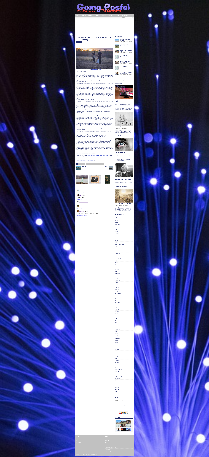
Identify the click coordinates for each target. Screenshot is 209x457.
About (106, 442)
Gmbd (116, 286)
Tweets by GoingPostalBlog (120, 80)
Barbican (116, 238)
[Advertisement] (104, 28)
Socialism (78, 45)
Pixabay (100, 69)
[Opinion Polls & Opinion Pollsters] (117, 68)
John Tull (116, 313)
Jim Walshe (117, 305)
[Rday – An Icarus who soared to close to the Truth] (117, 73)
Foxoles (116, 282)
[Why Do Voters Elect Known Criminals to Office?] (117, 62)
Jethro (116, 298)
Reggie (116, 358)
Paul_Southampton (118, 347)
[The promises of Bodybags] (128, 429)
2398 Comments (125, 180)
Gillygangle (117, 284)
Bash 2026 (107, 440)
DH (115, 264)
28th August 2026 (123, 41)
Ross (116, 364)
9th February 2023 (81, 44)
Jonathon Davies (118, 315)
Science (97, 15)
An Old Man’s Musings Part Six (123, 203)
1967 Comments (125, 154)
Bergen (116, 242)
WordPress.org (78, 444)
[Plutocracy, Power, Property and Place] (117, 40)
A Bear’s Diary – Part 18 (121, 127)
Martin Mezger (117, 329)
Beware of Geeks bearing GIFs (120, 244)
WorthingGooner (118, 393)
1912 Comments (129, 74)
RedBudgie (117, 356)
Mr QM (116, 331)
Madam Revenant (118, 327)
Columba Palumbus (118, 258)
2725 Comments (84, 45)
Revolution (108, 44)
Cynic (116, 260)
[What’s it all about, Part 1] (95, 179)
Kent (115, 320)
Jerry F (116, 300)
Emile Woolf (117, 278)
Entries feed (78, 440)
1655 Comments (124, 128)
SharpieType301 (117, 365)
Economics (90, 15)
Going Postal (87, 44)
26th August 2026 (123, 63)
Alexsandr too (117, 224)
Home (77, 15)
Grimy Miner (117, 289)
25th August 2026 (123, 74)
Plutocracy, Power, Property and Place (125, 40)
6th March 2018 (118, 154)
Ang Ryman (117, 229)
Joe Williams (117, 309)
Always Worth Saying (118, 226)
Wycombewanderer (118, 394)
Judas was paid (117, 316)
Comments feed (79, 442)
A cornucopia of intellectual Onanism (106, 185)
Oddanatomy (117, 340)
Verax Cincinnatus (118, 382)
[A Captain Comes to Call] (123, 429)
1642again (116, 218)
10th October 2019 (119, 102)
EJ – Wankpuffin (117, 275)
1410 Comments (126, 102)
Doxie (116, 271)
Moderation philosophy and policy (110, 447)
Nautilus (116, 333)
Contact (106, 444)
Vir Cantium (117, 385)
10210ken (116, 220)
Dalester (116, 262)
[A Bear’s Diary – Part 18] (124, 119)
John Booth (117, 311)
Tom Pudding (117, 378)
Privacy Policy (107, 449)
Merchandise (124, 15)
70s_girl (116, 217)
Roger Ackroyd (117, 360)
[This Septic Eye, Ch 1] (124, 144)
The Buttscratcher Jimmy (119, 376)
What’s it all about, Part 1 (94, 184)
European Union (101, 44)
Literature (110, 15)
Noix (115, 336)
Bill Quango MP (117, 246)
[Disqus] (94, 202)
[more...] (130, 109)
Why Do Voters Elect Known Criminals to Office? (125, 62)
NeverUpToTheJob (118, 334)
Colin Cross (117, 255)
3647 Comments (129, 41)
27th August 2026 (123, 52)
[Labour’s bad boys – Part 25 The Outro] (117, 51)
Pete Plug (116, 351)
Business (92, 44)
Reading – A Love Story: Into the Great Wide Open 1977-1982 (123, 178)
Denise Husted (94, 69)
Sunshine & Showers (118, 369)
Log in (77, 438)
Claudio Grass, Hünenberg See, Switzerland (84, 160)
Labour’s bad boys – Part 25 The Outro (126, 51)
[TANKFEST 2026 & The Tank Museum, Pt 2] (117, 46)
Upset (116, 380)
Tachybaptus (117, 373)
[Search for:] (127, 17)
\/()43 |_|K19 (117, 387)
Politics (83, 15)
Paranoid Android (118, 345)
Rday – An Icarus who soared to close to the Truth (126, 73)
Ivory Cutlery (117, 295)
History (103, 15)
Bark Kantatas (117, 236)
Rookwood (117, 362)
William (116, 391)
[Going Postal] (103, 13)
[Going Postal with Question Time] (124, 92)
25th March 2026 (118, 180)
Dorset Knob (117, 269)
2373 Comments (129, 63)
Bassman (116, 240)
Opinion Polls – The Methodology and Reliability (125, 56)
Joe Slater (116, 307)
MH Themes (95, 454)
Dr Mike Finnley (117, 273)
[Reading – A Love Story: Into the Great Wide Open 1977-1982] (124, 170)
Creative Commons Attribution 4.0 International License (97, 155)
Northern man (117, 338)
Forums (117, 15)
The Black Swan (117, 374)
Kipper (116, 322)
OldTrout (116, 342)
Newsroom (92, 151)
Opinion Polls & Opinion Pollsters (124, 67)
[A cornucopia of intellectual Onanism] (107, 179)
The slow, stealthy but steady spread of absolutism (81, 186)
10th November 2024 (119, 205)
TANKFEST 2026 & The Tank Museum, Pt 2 (125, 45)
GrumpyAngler (117, 291)
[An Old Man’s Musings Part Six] (124, 196)
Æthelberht (117, 222)
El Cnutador (117, 276)
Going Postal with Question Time (122, 100)
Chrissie (116, 251)
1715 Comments (126, 205)
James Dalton (117, 296)
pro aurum (97, 151)
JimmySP (116, 304)
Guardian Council (118, 293)
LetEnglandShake (118, 324)
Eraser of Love (117, 280)
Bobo (116, 249)
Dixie (116, 266)
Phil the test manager (118, 353)
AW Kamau (117, 235)
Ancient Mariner (117, 227)
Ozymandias (117, 344)
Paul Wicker (117, 349)
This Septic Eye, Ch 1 (120, 152)
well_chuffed (117, 389)
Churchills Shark (117, 253)
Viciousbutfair (117, 384)
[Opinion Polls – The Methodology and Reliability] (117, 57)
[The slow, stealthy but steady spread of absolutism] (82, 179)
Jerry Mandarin (117, 302)
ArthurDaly (117, 233)
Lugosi (116, 325)
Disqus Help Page (108, 451)
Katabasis (116, 318)
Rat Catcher (117, 354)
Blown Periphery (118, 247)
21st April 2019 (118, 128)
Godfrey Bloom (117, 287)
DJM (115, 267)
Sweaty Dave (117, 371)
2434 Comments (129, 52)
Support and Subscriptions (109, 445)
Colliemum (117, 256)
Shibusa (116, 367)
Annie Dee (116, 231)
